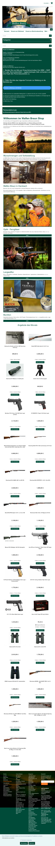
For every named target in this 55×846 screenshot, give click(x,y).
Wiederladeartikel (32, 827)
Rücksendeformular (7, 795)
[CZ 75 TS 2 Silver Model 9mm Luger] (14, 605)
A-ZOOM (18, 780)
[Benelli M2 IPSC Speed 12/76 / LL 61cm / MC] (14, 504)
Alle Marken (18, 776)
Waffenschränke (32, 821)
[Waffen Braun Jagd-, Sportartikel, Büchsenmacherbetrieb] (18, 16)
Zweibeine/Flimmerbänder (34, 831)
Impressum (5, 785)
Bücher (30, 784)
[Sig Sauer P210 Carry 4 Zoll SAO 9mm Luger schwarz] (14, 404)
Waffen (30, 810)
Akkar (17, 790)
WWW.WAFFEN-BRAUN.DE (44, 815)
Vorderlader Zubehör (33, 825)
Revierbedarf (31, 805)
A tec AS (18, 777)
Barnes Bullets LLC (20, 804)
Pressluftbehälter (32, 818)
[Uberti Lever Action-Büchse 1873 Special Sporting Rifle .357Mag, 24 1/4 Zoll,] (40, 705)
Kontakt (5, 776)
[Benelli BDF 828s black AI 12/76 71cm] (40, 337)
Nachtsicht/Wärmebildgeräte (35, 800)
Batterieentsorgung (7, 794)
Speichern (31, 843)
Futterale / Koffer (32, 785)
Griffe (30, 792)
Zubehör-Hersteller (32, 829)
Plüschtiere (31, 802)
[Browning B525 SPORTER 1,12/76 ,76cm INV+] (40, 471)
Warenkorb (5, 777)
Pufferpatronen (32, 804)
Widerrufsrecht (6, 789)
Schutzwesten (31, 809)
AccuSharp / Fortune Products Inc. (20, 782)
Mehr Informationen (15, 362)
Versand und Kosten (7, 791)
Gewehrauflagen (32, 789)
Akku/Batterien (32, 777)
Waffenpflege (31, 820)
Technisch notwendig (27, 840)
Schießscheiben (32, 813)
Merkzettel (5, 780)
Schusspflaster (32, 817)
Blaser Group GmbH (20, 809)
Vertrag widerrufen (7, 781)
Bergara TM (18, 808)
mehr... (27, 235)
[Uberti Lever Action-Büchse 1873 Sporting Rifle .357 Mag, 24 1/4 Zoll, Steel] (14, 740)
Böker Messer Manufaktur (19, 811)
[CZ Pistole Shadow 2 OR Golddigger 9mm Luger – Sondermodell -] (14, 571)
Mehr (17, 813)
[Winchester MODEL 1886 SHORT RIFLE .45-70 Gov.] (40, 673)
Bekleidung (31, 781)
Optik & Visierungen (33, 801)
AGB (4, 786)
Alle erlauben (24, 843)
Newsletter (5, 793)
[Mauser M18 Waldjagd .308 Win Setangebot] (14, 538)
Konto (4, 778)
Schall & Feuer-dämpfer (34, 808)
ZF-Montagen (31, 828)
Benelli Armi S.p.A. (20, 805)
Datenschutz (6, 787)
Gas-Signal (31, 786)
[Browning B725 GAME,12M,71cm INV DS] (14, 471)
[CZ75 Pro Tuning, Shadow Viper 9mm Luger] (40, 571)
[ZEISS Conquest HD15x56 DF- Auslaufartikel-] (14, 673)
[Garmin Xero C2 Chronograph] (40, 370)
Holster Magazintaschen (34, 793)
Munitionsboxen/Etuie (33, 798)
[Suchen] (51, 29)
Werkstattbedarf (32, 824)
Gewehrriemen (32, 790)
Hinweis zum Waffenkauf (17, 31)
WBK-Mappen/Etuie (33, 822)
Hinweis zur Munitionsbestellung (34, 31)
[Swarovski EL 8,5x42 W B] (40, 638)
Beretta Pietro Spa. (20, 806)
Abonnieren (44, 784)
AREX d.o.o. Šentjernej (21, 794)
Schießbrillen (31, 812)
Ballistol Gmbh (19, 802)
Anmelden (46, 3)
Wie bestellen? (6, 790)
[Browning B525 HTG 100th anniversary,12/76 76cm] (40, 437)
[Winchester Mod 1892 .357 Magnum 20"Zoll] (40, 504)
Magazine (31, 796)
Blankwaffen (31, 782)
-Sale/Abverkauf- (32, 776)
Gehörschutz (31, 788)
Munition (30, 797)
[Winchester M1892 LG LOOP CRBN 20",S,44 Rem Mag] (14, 705)
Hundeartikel (31, 794)
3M (16, 778)
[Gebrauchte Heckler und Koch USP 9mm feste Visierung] (14, 337)
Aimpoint (18, 786)
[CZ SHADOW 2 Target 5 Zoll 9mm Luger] (40, 404)
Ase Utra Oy (18, 798)
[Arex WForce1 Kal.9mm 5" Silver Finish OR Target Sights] (40, 538)
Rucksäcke (31, 806)
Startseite (6, 31)
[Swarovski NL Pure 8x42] (14, 638)
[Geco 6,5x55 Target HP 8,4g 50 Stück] (40, 605)
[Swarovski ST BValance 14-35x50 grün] (14, 370)
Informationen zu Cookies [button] (8, 837)
